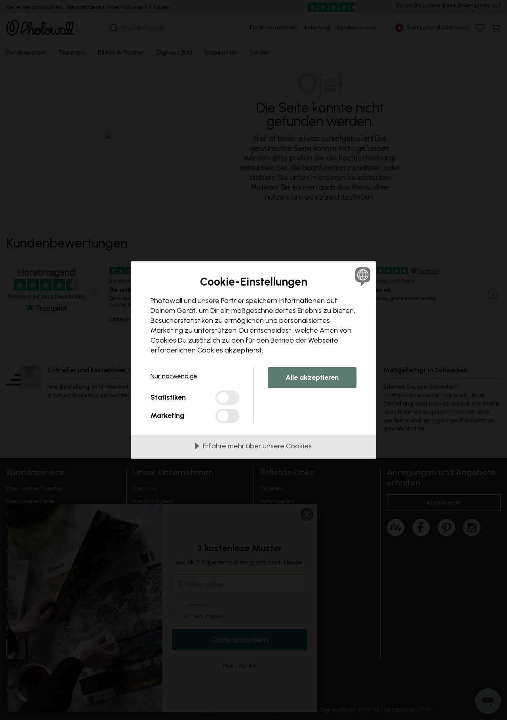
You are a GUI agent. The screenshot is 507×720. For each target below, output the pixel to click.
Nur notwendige (174, 376)
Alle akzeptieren (312, 377)
